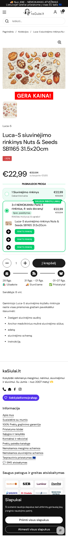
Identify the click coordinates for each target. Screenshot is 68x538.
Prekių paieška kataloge (16, 443)
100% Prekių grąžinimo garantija (22, 424)
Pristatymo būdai (13, 429)
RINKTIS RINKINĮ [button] (24, 231)
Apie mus (8, 415)
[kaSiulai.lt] (34, 12)
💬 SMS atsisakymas (15, 462)
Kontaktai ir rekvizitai (15, 438)
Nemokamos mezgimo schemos (21, 448)
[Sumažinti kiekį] (7, 263)
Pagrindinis (8, 31)
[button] (61, 12)
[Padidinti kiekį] (25, 263)
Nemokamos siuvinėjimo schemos (23, 453)
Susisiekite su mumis (15, 420)
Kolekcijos (23, 31)
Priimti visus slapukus (34, 520)
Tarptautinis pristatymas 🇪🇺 (19, 457)
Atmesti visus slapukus (34, 529)
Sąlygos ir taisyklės (14, 434)
